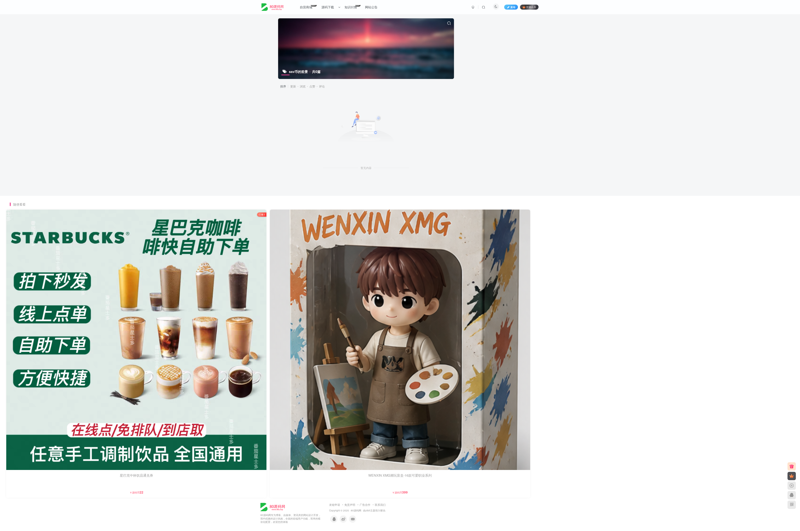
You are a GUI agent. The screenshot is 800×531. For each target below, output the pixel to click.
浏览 (303, 86)
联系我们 (380, 505)
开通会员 (531, 7)
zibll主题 (370, 510)
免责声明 (349, 505)
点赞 (312, 86)
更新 (293, 86)
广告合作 (365, 505)
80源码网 (356, 510)
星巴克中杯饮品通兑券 (136, 475)
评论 (322, 86)
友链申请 (334, 505)
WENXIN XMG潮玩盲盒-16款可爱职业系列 (400, 475)
